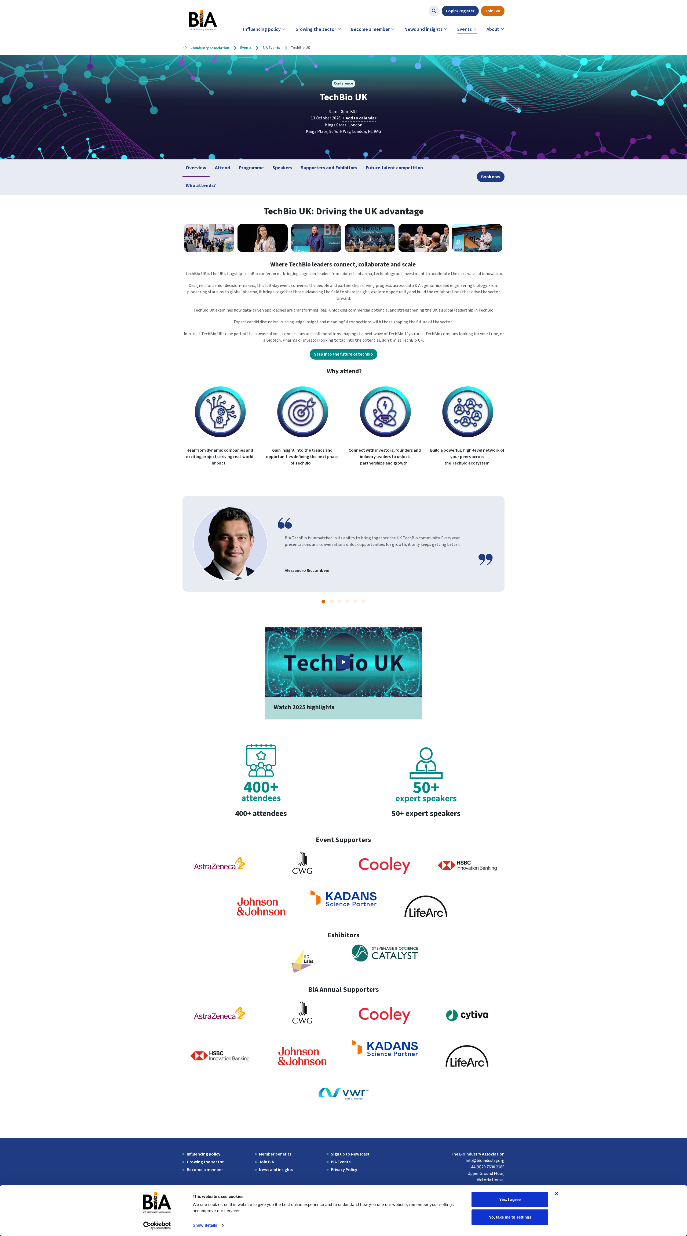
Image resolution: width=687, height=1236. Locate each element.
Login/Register (460, 11)
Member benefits (275, 1154)
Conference (343, 83)
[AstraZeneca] (220, 865)
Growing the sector (315, 29)
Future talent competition (394, 167)
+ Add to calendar (359, 118)
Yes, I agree (510, 1199)
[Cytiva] (467, 1015)
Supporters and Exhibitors (329, 167)
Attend (222, 167)
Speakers (282, 167)
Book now (490, 177)
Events (464, 29)
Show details (205, 1225)
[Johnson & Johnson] (261, 906)
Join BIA (492, 11)
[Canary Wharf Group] (302, 862)
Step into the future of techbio (343, 354)
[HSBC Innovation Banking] (467, 865)
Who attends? (201, 185)
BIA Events (271, 47)
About (493, 29)
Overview (196, 167)
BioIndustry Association (209, 48)
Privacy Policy (344, 1170)
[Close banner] (556, 1193)
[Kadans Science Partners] (343, 898)
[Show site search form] (434, 11)
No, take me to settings (509, 1217)
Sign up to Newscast (350, 1154)
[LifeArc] (426, 906)
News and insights (423, 29)
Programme (251, 167)
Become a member (370, 29)
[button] (323, 602)
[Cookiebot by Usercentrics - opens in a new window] (157, 1226)
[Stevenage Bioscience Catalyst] (385, 953)
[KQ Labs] (302, 961)
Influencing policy (262, 29)
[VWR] (343, 1094)
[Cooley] (385, 865)
